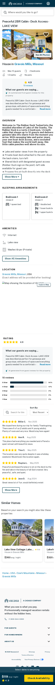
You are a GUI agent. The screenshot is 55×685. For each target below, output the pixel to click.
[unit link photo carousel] (22, 532)
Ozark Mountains (26, 573)
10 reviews (28, 85)
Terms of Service (27, 655)
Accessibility (16, 659)
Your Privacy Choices (32, 659)
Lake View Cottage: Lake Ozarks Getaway (19, 549)
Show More (11, 490)
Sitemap (32, 652)
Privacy (47, 652)
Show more (11, 176)
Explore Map (44, 285)
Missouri (38, 64)
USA (12, 573)
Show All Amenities (15, 258)
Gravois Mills (22, 64)
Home (5, 573)
